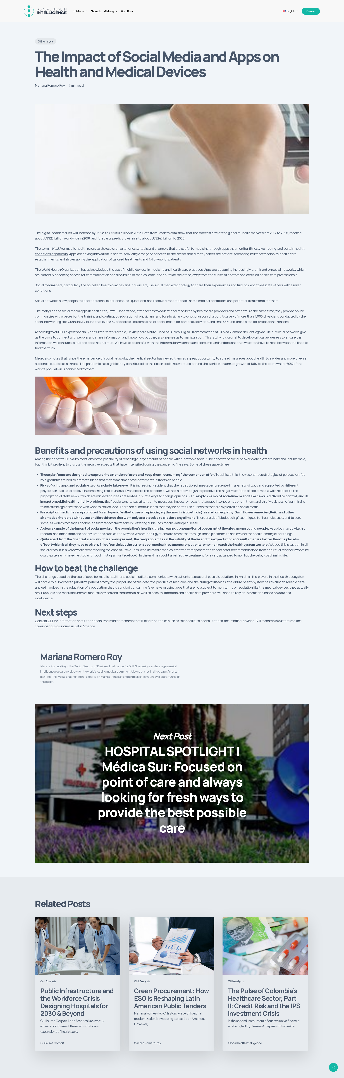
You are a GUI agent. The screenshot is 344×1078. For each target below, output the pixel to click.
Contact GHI (44, 621)
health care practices (187, 269)
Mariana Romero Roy (50, 85)
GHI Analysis (46, 41)
